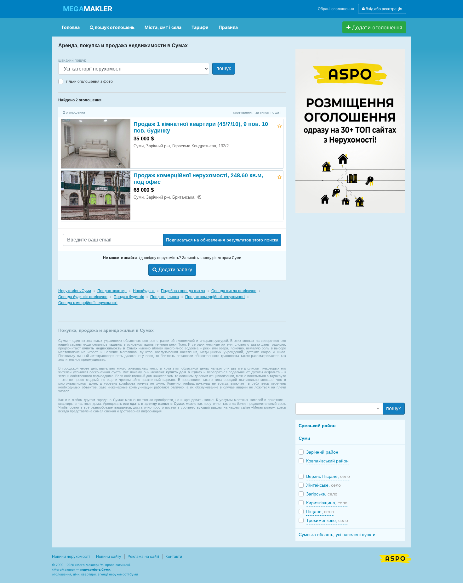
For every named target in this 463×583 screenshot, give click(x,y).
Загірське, (321, 493)
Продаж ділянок (164, 297)
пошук (223, 68)
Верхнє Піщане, (328, 476)
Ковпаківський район (327, 460)
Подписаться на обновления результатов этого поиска (222, 239)
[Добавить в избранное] (279, 124)
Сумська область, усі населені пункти (337, 534)
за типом (262, 112)
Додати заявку (174, 269)
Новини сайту (108, 556)
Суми (304, 438)
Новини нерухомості (71, 556)
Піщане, (320, 511)
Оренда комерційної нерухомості (87, 303)
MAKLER (87, 9)
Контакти (173, 556)
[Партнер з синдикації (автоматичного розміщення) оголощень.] (395, 558)
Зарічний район (322, 452)
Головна (71, 27)
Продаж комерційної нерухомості (215, 297)
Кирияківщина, (326, 502)
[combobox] (339, 409)
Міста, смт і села (163, 27)
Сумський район (317, 425)
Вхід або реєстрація (383, 8)
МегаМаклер (64, 569)
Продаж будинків (129, 297)
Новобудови (144, 291)
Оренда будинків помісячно (82, 297)
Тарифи (200, 27)
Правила (228, 27)
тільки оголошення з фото (89, 81)
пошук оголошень (114, 27)
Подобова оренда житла (183, 291)
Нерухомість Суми (74, 291)
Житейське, (323, 485)
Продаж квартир (112, 291)
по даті (276, 112)
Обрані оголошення (336, 8)
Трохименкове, (327, 520)
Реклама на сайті (143, 556)
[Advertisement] (342, 307)
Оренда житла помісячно (233, 291)
